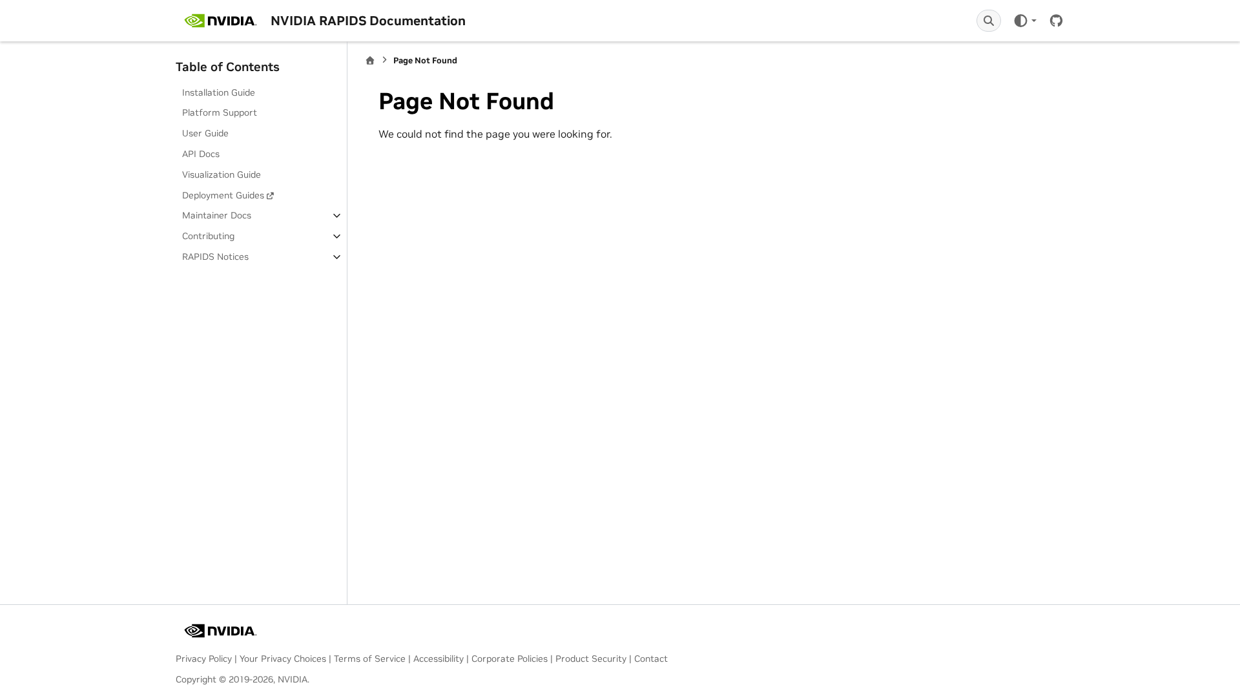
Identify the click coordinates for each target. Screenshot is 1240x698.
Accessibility (438, 658)
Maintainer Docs (216, 215)
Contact (651, 658)
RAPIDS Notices (215, 256)
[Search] (988, 21)
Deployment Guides (223, 195)
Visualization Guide (221, 174)
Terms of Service (370, 658)
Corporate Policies (509, 658)
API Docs (201, 154)
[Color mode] (1025, 21)
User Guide (205, 133)
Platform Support (219, 112)
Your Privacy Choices (283, 658)
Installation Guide (218, 92)
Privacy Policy (204, 658)
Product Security (590, 658)
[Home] (370, 60)
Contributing (208, 236)
